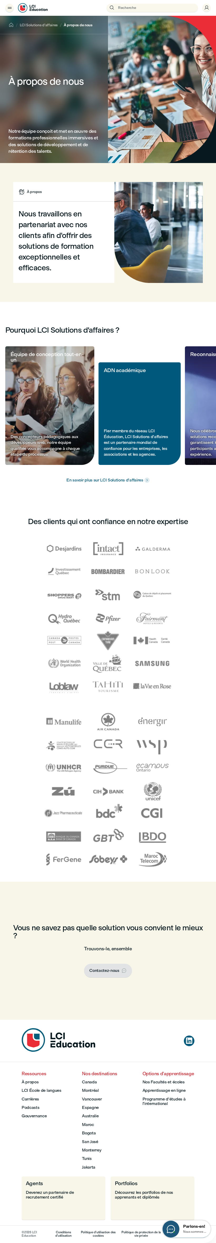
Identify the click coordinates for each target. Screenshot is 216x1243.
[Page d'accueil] (58, 1050)
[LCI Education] (33, 8)
